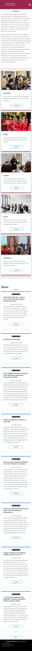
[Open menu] (30, 4)
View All (16, 637)
